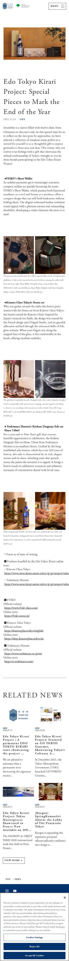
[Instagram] (6, 891)
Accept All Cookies (34, 955)
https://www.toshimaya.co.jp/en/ (23, 653)
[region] (34, 927)
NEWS (18, 879)
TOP (7, 879)
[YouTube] (15, 891)
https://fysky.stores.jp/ (17, 616)
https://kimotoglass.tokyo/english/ (24, 631)
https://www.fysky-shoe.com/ (21, 608)
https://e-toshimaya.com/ (18, 661)
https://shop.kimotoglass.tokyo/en (24, 639)
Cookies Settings (34, 937)
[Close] (65, 897)
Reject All (34, 946)
